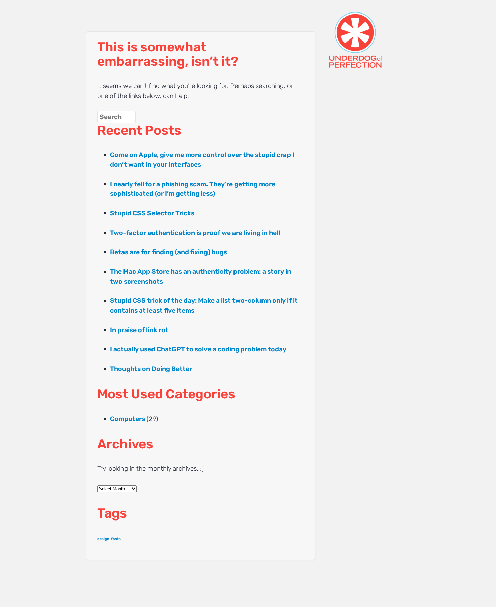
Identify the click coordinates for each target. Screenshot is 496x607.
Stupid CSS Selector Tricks (152, 213)
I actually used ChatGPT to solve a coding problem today (198, 349)
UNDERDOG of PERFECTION (368, 34)
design (103, 539)
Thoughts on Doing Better (151, 369)
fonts (116, 539)
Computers (127, 419)
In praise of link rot (139, 330)
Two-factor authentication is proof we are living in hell (195, 233)
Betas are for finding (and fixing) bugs (168, 252)
